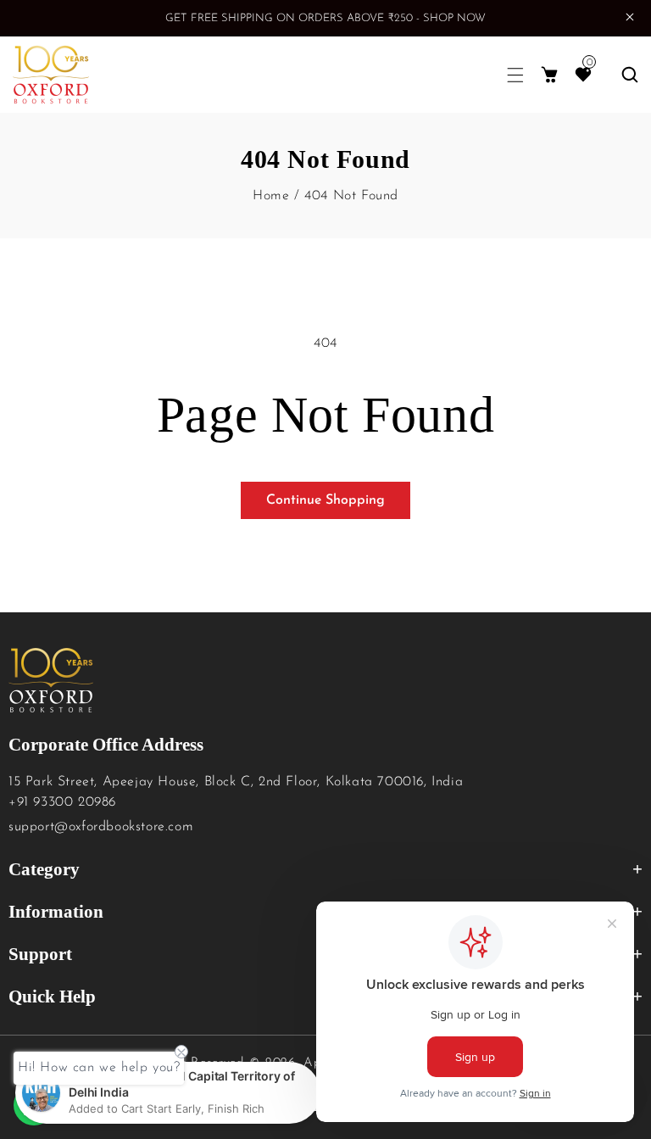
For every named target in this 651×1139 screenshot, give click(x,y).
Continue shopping (325, 500)
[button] (515, 75)
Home (271, 196)
